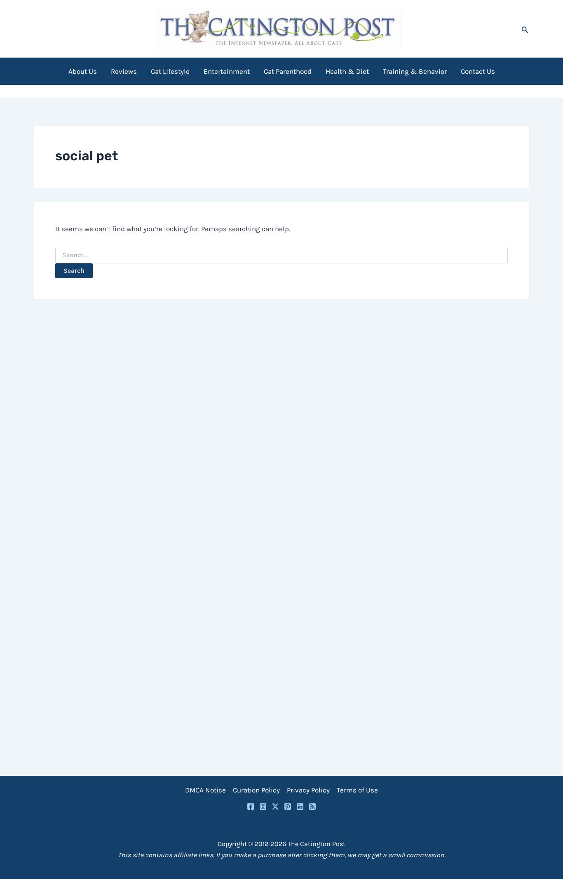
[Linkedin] (300, 806)
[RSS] (312, 806)
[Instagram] (263, 806)
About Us (82, 71)
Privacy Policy (308, 790)
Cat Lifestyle (170, 71)
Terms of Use (357, 790)
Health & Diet (347, 71)
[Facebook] (250, 806)
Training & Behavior (415, 71)
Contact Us (478, 71)
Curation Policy (256, 790)
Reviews (124, 71)
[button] (525, 28)
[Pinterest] (287, 806)
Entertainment (227, 71)
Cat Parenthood (288, 71)
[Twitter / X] (275, 806)
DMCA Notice (205, 790)
